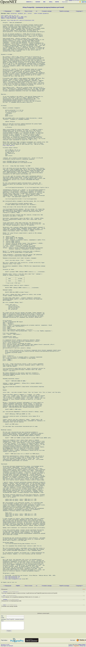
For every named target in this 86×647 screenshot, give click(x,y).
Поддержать (76, 645)
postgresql (14, 13)
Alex (4, 595)
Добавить (71, 645)
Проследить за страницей (7, 645)
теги (66, 1)
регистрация (77, 0)
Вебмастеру (83, 645)
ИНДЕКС (18, 11)
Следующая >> (79, 11)
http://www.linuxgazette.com (13, 578)
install (30, 13)
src (36, 11)
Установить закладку (47, 11)
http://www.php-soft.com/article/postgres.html (20, 20)
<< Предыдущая (7, 11)
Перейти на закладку (64, 11)
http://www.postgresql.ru (12, 577)
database (20, 13)
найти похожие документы (41, 13)
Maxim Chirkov (82, 644)
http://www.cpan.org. (9, 145)
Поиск (63, 1)
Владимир (5, 599)
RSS (84, 589)
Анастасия (5, 591)
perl (25, 13)
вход (73, 0)
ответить (16, 591)
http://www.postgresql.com (12, 576)
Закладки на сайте (5, 644)
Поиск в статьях (28, 11)
